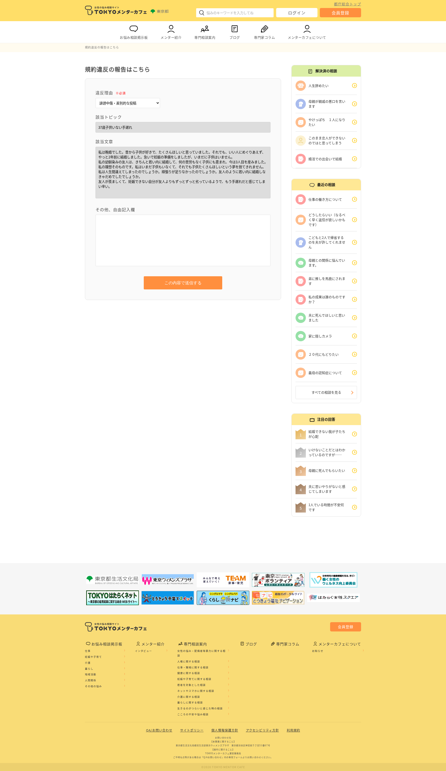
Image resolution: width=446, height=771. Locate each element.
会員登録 (340, 13)
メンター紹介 (171, 37)
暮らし (89, 668)
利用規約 (293, 730)
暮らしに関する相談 (190, 702)
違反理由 (110, 93)
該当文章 (104, 141)
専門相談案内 (204, 37)
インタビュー (143, 651)
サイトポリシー (192, 730)
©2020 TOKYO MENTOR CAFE (223, 767)
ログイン (297, 13)
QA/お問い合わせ (159, 730)
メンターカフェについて (307, 37)
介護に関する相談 (188, 697)
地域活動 (90, 674)
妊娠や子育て (93, 657)
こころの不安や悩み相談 (193, 714)
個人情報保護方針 (224, 730)
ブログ (234, 37)
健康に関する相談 (188, 673)
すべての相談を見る (326, 392)
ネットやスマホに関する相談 (195, 691)
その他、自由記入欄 (115, 209)
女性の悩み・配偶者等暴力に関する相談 (201, 653)
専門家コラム (264, 37)
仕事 (88, 651)
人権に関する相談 (188, 661)
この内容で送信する (183, 283)
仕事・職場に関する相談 (193, 667)
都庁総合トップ (347, 4)
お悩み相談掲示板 (134, 37)
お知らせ (317, 651)
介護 (88, 662)
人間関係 (90, 680)
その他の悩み (93, 686)
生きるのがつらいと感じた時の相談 (200, 708)
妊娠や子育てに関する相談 (194, 679)
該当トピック (108, 117)
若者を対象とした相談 (191, 685)
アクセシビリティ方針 (262, 730)
